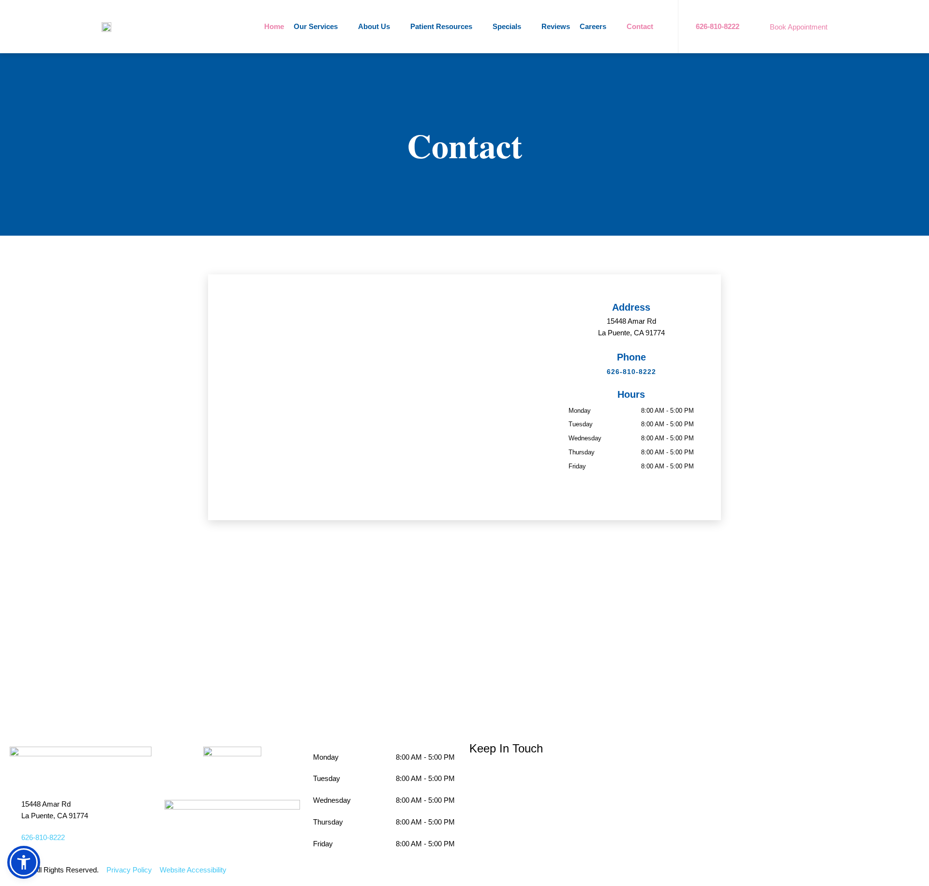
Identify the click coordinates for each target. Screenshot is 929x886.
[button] (24, 862)
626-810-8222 (631, 371)
